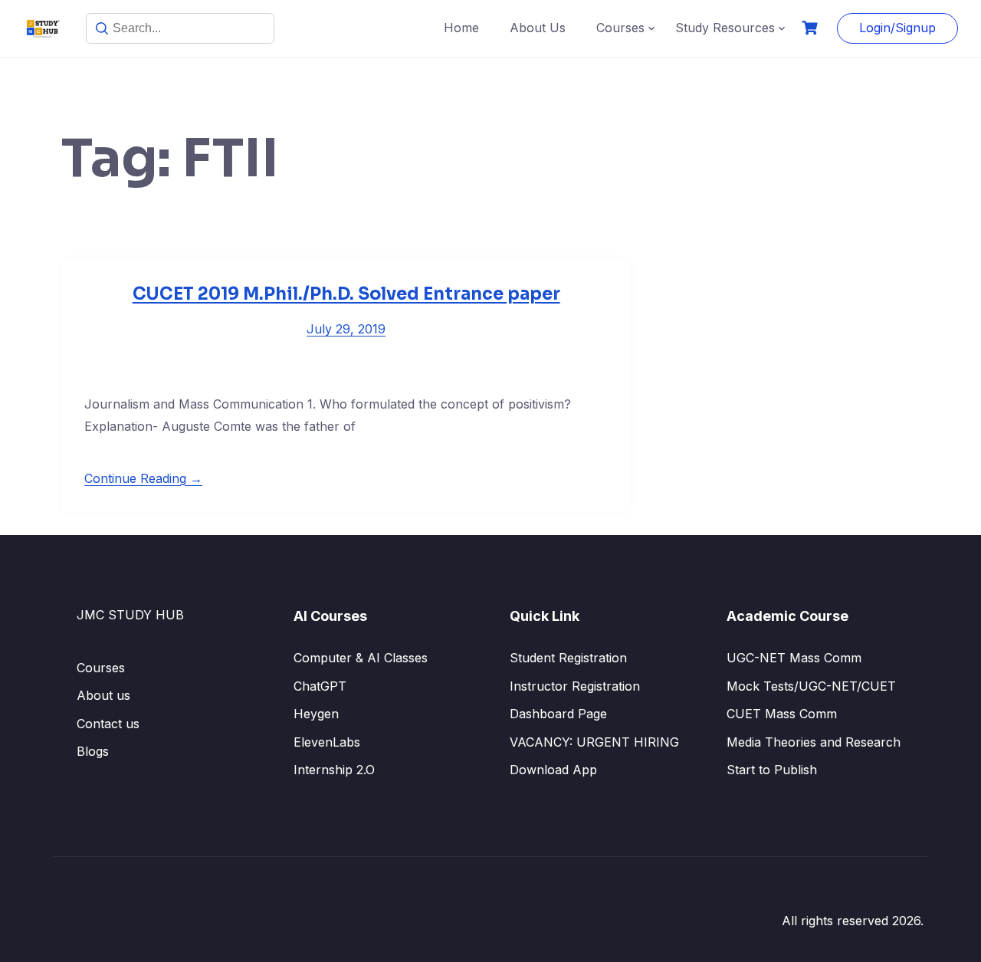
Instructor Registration (575, 686)
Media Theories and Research (814, 742)
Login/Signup (897, 27)
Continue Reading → (143, 478)
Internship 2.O (334, 769)
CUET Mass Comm (782, 713)
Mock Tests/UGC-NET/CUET (811, 686)
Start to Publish (772, 769)
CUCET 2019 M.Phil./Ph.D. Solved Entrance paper (346, 294)
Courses (620, 27)
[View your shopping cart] (812, 28)
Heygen (316, 713)
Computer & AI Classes (361, 657)
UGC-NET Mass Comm (794, 657)
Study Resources (725, 27)
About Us (538, 27)
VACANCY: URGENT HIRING (594, 742)
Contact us (108, 723)
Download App (553, 769)
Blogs (93, 751)
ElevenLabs (327, 742)
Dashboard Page (558, 713)
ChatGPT (320, 686)
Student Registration (568, 657)
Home (461, 27)
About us (103, 695)
